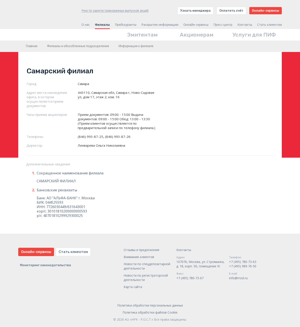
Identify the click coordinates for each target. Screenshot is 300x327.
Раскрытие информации (159, 24)
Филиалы (102, 24)
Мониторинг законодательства (45, 265)
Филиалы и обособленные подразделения (78, 46)
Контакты (244, 24)
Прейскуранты (125, 24)
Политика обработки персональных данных (150, 305)
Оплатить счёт (231, 11)
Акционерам (196, 35)
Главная (31, 46)
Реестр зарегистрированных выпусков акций (114, 10)
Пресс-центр (222, 24)
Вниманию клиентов (139, 257)
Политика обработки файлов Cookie (150, 312)
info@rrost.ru (238, 278)
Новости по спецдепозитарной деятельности (147, 266)
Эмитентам (142, 35)
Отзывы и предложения (141, 250)
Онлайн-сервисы (265, 11)
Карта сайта (133, 287)
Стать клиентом (269, 24)
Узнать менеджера (195, 11)
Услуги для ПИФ (254, 35)
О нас (85, 24)
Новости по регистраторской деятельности (146, 277)
